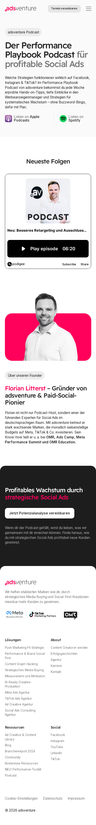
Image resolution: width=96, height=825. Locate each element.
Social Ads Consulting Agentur (20, 712)
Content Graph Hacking (21, 664)
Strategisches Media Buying (24, 670)
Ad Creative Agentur (19, 704)
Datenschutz (53, 798)
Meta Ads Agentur (17, 692)
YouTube (57, 747)
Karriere (56, 666)
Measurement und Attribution (25, 676)
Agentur (56, 660)
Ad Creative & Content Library (20, 737)
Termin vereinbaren (64, 8)
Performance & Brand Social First (25, 656)
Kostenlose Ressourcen (21, 763)
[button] (87, 8)
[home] (20, 8)
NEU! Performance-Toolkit (23, 769)
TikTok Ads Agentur (18, 698)
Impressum (76, 798)
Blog (8, 745)
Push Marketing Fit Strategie (24, 647)
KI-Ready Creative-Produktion (18, 684)
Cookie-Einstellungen (21, 798)
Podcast (11, 775)
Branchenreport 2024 (20, 751)
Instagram (57, 741)
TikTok (55, 759)
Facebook (58, 735)
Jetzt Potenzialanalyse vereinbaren (39, 513)
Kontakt (56, 672)
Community (13, 757)
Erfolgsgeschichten (64, 653)
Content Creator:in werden (69, 647)
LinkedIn (56, 753)
